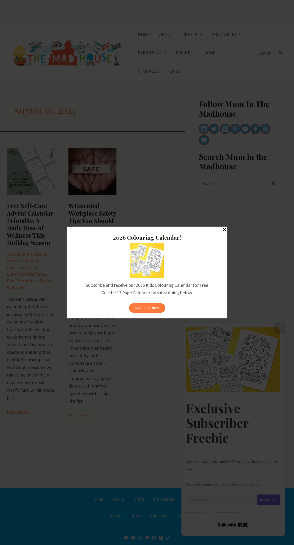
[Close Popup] (224, 230)
